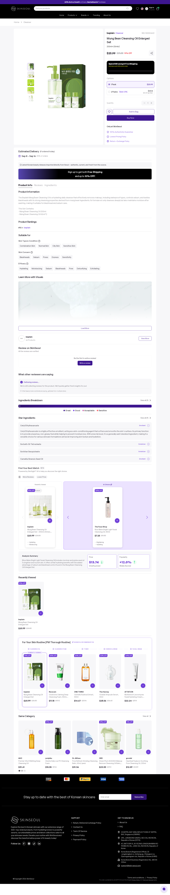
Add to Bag (133, 112)
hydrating (32, 542)
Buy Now (130, 118)
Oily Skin (56, 246)
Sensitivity (66, 257)
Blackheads (25, 257)
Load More (85, 328)
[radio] (109, 84)
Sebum (36, 257)
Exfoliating (94, 268)
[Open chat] (164, 889)
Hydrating (24, 268)
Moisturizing (37, 268)
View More (145, 338)
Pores (45, 257)
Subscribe (138, 797)
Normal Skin (44, 246)
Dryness (55, 257)
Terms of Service (148, 880)
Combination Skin (27, 246)
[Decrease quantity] (144, 103)
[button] (85, 174)
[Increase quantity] (151, 103)
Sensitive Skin (69, 246)
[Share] (151, 53)
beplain (27, 227)
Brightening (100, 542)
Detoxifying (82, 268)
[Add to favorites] (109, 111)
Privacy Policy (136, 880)
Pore (71, 268)
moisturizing (33, 544)
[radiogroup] (130, 88)
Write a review (85, 363)
